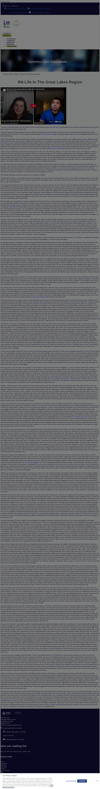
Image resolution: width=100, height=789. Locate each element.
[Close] (97, 781)
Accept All (82, 781)
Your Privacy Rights (71, 781)
